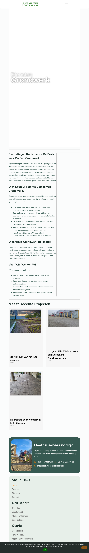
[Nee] (84, 547)
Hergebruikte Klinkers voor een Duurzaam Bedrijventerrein (63, 355)
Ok (45, 550)
